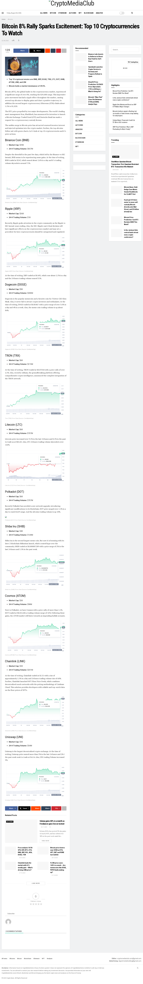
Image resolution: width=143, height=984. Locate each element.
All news (43, 13)
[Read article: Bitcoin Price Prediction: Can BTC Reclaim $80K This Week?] (116, 220)
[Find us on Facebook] (128, 13)
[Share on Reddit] (47, 51)
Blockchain (88, 13)
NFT (80, 13)
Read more (46, 841)
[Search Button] (140, 13)
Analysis (99, 13)
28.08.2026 (115, 169)
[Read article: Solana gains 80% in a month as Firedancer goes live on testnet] (21, 831)
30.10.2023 (22, 857)
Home (3, 19)
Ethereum (62, 13)
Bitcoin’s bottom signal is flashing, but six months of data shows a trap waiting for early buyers (125, 113)
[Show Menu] (3, 13)
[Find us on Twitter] (132, 13)
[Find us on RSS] (136, 13)
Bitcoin (53, 13)
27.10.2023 (22, 873)
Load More (36, 883)
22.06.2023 (5, 40)
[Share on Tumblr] (53, 51)
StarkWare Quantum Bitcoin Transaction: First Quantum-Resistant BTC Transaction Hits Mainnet (125, 164)
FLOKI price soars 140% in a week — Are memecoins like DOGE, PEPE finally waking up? (58, 867)
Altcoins (72, 13)
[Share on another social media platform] (64, 51)
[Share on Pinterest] (58, 51)
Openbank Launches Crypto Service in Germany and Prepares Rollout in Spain (95, 71)
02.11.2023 (44, 827)
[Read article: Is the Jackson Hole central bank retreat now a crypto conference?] (116, 233)
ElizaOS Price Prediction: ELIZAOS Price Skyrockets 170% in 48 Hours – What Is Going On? (95, 86)
